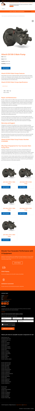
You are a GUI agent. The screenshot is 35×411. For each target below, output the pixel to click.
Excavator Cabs (4, 349)
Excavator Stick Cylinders (5, 376)
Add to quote (6, 68)
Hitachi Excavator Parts (5, 337)
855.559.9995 (6, 295)
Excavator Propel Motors (5, 372)
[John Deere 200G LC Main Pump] (9, 165)
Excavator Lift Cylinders (5, 365)
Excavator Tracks (4, 390)
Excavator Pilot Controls (5, 368)
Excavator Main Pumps (5, 366)
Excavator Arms (4, 341)
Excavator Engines (4, 354)
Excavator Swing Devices (5, 379)
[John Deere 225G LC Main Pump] (26, 191)
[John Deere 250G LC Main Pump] (9, 191)
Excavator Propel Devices (5, 370)
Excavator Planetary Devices (6, 369)
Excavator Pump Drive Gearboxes (7, 373)
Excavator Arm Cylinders (5, 342)
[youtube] (7, 303)
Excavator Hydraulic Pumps (6, 362)
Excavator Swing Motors (5, 383)
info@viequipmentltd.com (7, 299)
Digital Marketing (19, 404)
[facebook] (2, 303)
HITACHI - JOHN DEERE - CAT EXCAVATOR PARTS (17, 11)
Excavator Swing (4, 386)
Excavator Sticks (4, 377)
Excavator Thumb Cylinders (6, 389)
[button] (33, 21)
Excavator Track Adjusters (5, 392)
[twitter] (5, 303)
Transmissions (3, 388)
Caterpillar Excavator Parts (6, 340)
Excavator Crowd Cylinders (6, 353)
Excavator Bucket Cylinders (6, 348)
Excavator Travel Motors (5, 394)
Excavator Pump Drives (5, 374)
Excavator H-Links (4, 357)
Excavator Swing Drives (5, 380)
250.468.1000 (5, 296)
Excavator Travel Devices (5, 393)
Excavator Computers (5, 350)
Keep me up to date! (8, 328)
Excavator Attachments (5, 344)
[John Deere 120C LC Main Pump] (9, 217)
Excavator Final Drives (5, 356)
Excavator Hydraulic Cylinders (6, 359)
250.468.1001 (5, 298)
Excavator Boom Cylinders (5, 346)
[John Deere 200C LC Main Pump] (26, 165)
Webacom (25, 404)
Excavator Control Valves (5, 352)
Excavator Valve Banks (5, 396)
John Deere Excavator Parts (6, 338)
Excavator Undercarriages (5, 397)
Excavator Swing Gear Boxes (6, 381)
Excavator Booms (4, 345)
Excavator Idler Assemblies (6, 364)
